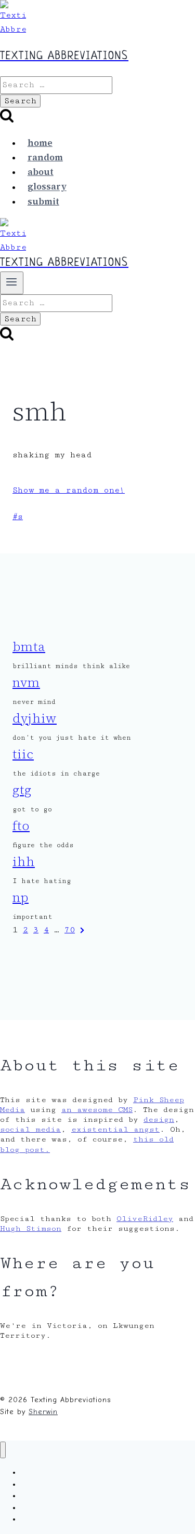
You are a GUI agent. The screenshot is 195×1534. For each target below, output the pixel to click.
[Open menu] (11, 282)
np (20, 897)
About (41, 172)
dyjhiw (34, 718)
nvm (26, 682)
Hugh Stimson (30, 1228)
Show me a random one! (68, 490)
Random (45, 157)
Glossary (47, 187)
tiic (23, 754)
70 (69, 930)
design (159, 1119)
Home (40, 143)
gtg (22, 789)
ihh (23, 861)
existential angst (115, 1129)
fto (21, 825)
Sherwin (43, 1411)
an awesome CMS (97, 1109)
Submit (43, 201)
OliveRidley (144, 1218)
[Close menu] (3, 1450)
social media (30, 1129)
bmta (28, 646)
